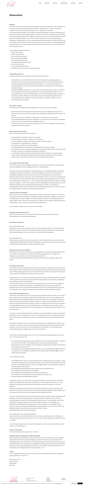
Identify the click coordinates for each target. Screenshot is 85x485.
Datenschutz (63, 479)
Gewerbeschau (49, 480)
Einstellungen (74, 483)
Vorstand (48, 479)
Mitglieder (48, 478)
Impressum (63, 478)
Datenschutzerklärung (58, 483)
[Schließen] (83, 483)
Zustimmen (80, 483)
